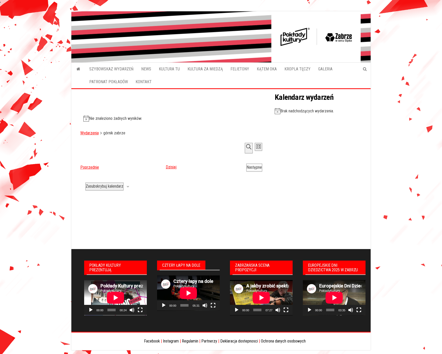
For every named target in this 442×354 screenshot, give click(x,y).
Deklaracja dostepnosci (239, 341)
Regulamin (190, 341)
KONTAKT (144, 81)
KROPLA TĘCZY (297, 69)
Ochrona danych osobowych (283, 341)
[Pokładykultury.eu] (78, 69)
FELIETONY (239, 69)
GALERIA (325, 69)
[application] (115, 297)
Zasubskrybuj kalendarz (104, 186)
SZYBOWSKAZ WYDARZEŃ (111, 69)
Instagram (171, 341)
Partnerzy (209, 341)
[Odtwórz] (90, 310)
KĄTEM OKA (267, 69)
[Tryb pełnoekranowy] (140, 310)
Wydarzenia (89, 133)
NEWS (146, 69)
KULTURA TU (169, 69)
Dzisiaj (171, 167)
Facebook (152, 341)
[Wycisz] (132, 310)
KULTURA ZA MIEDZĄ (205, 69)
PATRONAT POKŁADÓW (108, 81)
